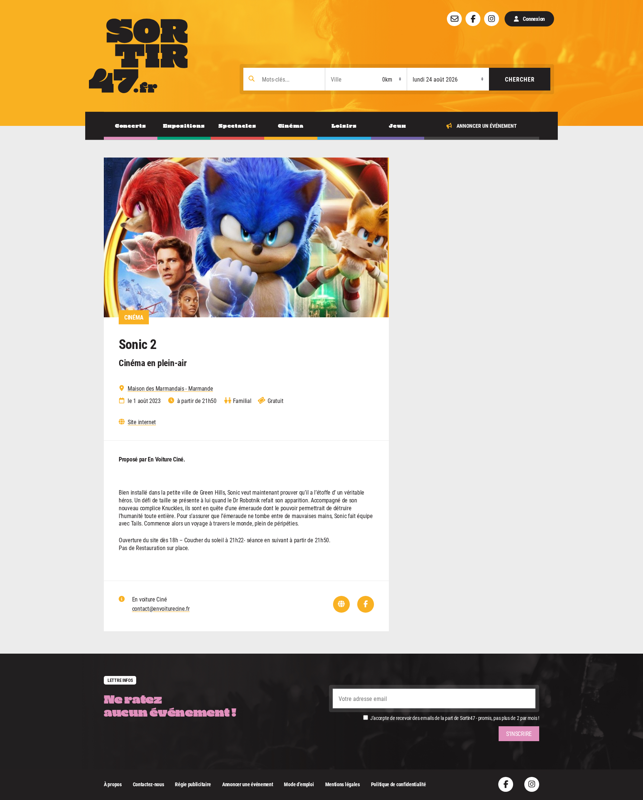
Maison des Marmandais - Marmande (170, 388)
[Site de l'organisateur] (341, 604)
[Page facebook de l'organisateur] (365, 604)
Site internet (142, 422)
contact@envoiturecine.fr (161, 608)
